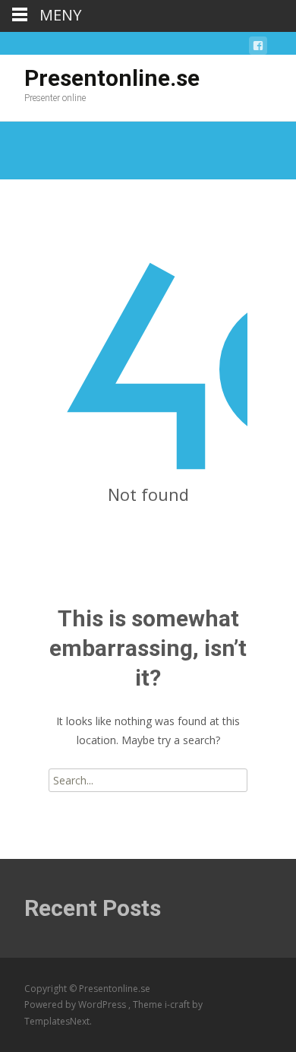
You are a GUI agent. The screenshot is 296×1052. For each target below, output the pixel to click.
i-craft (178, 1004)
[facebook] (258, 48)
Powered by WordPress (76, 1004)
